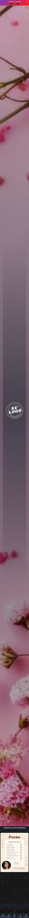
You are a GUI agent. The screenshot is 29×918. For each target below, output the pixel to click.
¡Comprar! (14, 3)
